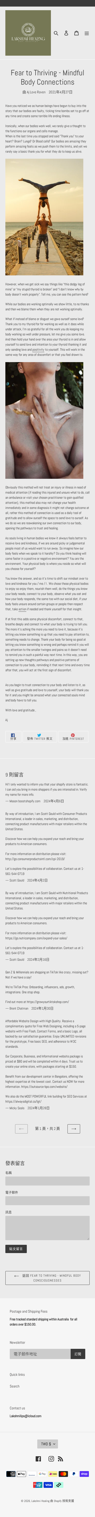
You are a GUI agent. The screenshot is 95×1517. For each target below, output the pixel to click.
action (22, 609)
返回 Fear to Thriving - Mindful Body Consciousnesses (51, 1277)
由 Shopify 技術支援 (62, 1501)
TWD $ (46, 1444)
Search (14, 1386)
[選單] (87, 33)
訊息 (8, 1212)
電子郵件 (11, 1192)
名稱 (8, 1173)
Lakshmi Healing (40, 1501)
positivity (38, 349)
